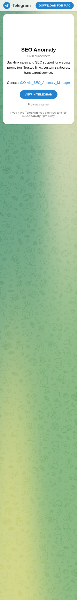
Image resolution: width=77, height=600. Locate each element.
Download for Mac (56, 5)
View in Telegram (39, 94)
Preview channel (38, 104)
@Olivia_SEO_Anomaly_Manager (45, 83)
